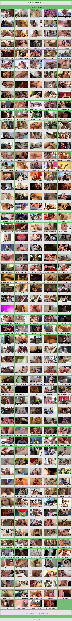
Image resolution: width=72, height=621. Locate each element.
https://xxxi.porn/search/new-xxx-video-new (36, 2)
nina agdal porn (36, 3)
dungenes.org (37, 619)
